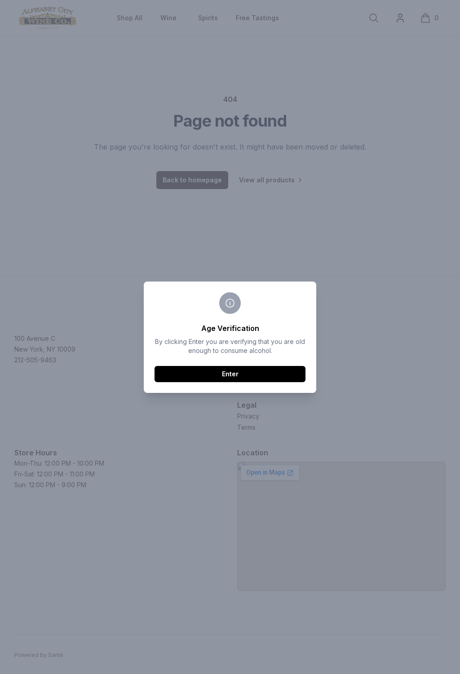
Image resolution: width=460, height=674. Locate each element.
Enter (230, 374)
